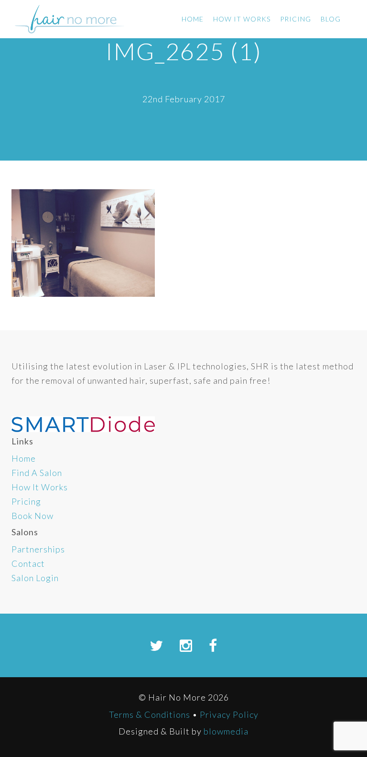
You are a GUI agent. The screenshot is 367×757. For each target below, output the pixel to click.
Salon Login (35, 578)
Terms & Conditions (149, 714)
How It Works (241, 19)
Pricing (295, 19)
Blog (331, 19)
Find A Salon (36, 472)
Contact (28, 563)
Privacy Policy (229, 714)
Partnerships (38, 549)
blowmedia (226, 731)
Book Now (32, 515)
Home (193, 19)
